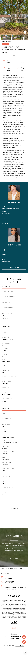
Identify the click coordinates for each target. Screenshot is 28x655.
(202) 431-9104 (6, 256)
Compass (10, 601)
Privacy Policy (19, 646)
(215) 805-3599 (6, 213)
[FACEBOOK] (12, 629)
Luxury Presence (14, 638)
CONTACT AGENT (14, 267)
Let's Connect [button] (14, 558)
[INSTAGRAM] (15, 629)
